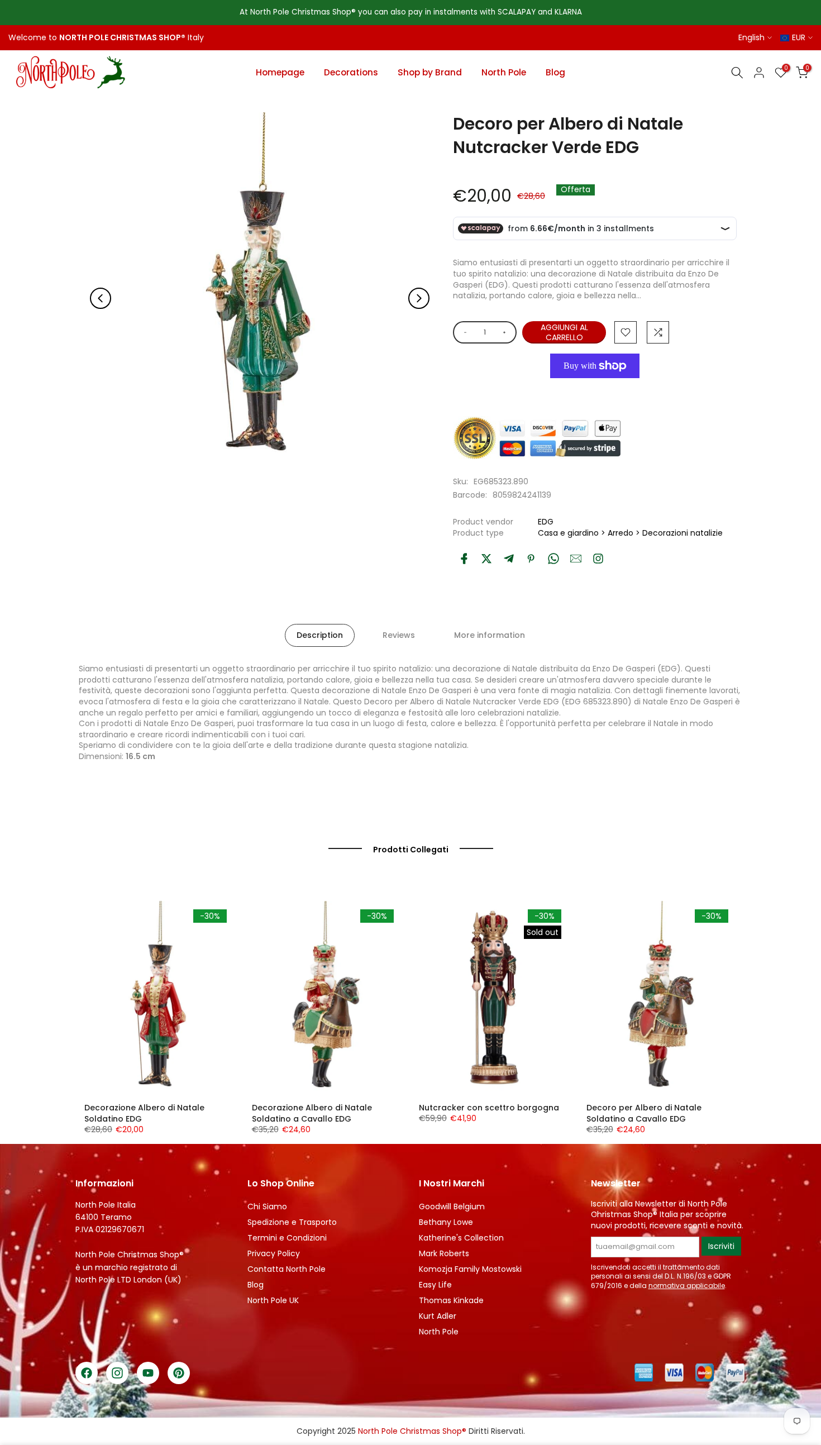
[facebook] (464, 558)
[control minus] (463, 332)
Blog (555, 72)
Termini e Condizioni (287, 1237)
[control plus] (506, 332)
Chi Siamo (267, 1206)
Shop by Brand (430, 72)
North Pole (503, 72)
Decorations (351, 72)
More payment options (594, 391)
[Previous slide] (100, 298)
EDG (545, 521)
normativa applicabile (686, 1285)
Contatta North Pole (286, 1269)
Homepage (280, 72)
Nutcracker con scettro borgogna (489, 1107)
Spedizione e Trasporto (292, 1222)
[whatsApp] (553, 558)
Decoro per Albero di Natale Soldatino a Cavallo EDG (643, 1113)
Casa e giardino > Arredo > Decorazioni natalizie (630, 532)
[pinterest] (531, 558)
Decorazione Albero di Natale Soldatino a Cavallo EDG (312, 1113)
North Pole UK (273, 1300)
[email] (576, 558)
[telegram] (509, 558)
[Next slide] (418, 298)
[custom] (598, 558)
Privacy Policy (273, 1253)
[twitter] (486, 558)
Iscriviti (721, 1246)
